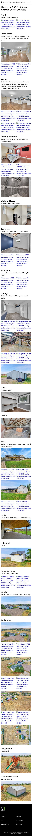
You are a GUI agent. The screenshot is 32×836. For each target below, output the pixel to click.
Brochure (19, 824)
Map (2, 821)
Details (3, 817)
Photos (18, 817)
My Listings (19, 821)
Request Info (5, 824)
